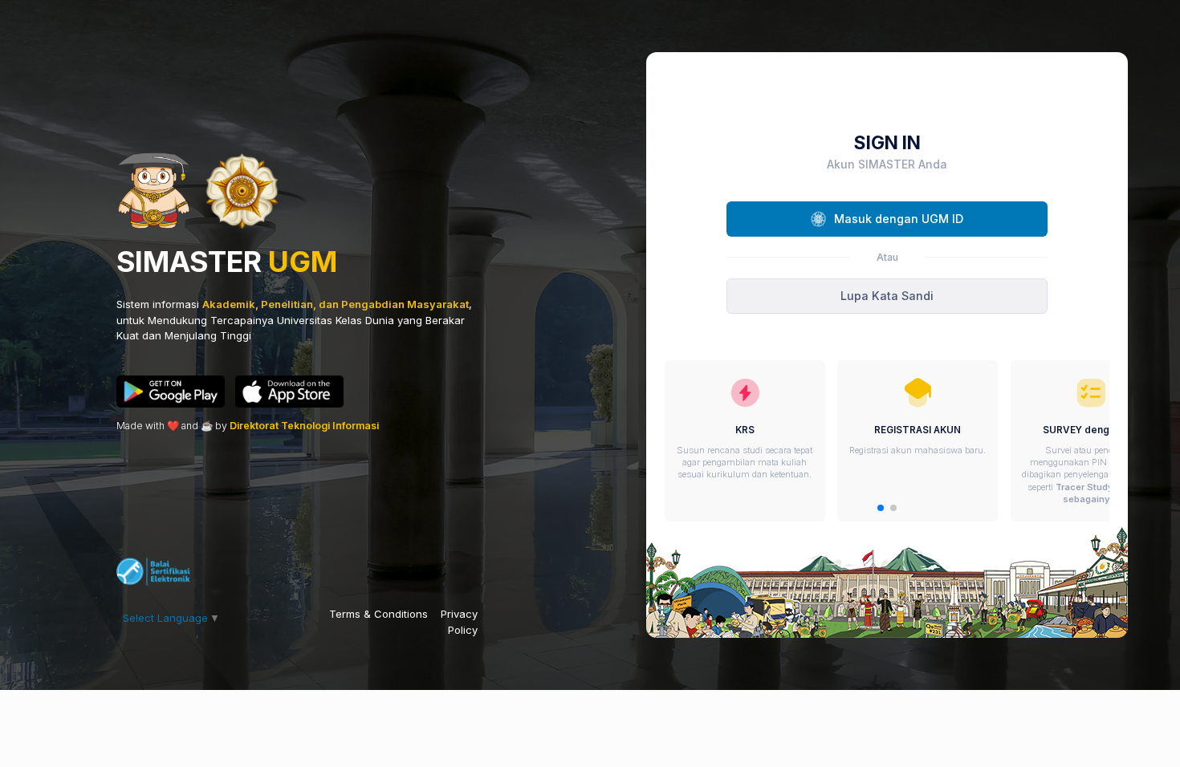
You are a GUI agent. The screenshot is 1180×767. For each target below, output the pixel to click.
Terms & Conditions (378, 613)
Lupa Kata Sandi (887, 295)
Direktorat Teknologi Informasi (304, 426)
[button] (880, 508)
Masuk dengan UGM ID (898, 218)
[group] (745, 440)
